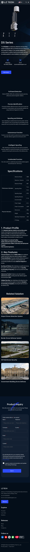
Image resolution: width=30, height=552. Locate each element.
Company (5, 427)
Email (4, 435)
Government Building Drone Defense (13, 381)
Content (5, 443)
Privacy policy (4, 546)
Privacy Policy (6, 459)
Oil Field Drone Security (9, 360)
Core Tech (3, 513)
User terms (11, 546)
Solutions (3, 515)
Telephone (18, 419)
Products (3, 510)
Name (4, 419)
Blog (2, 525)
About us (5, 501)
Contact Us (3, 528)
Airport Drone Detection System (12, 316)
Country (17, 427)
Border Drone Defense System (11, 338)
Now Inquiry (6, 72)
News (2, 523)
